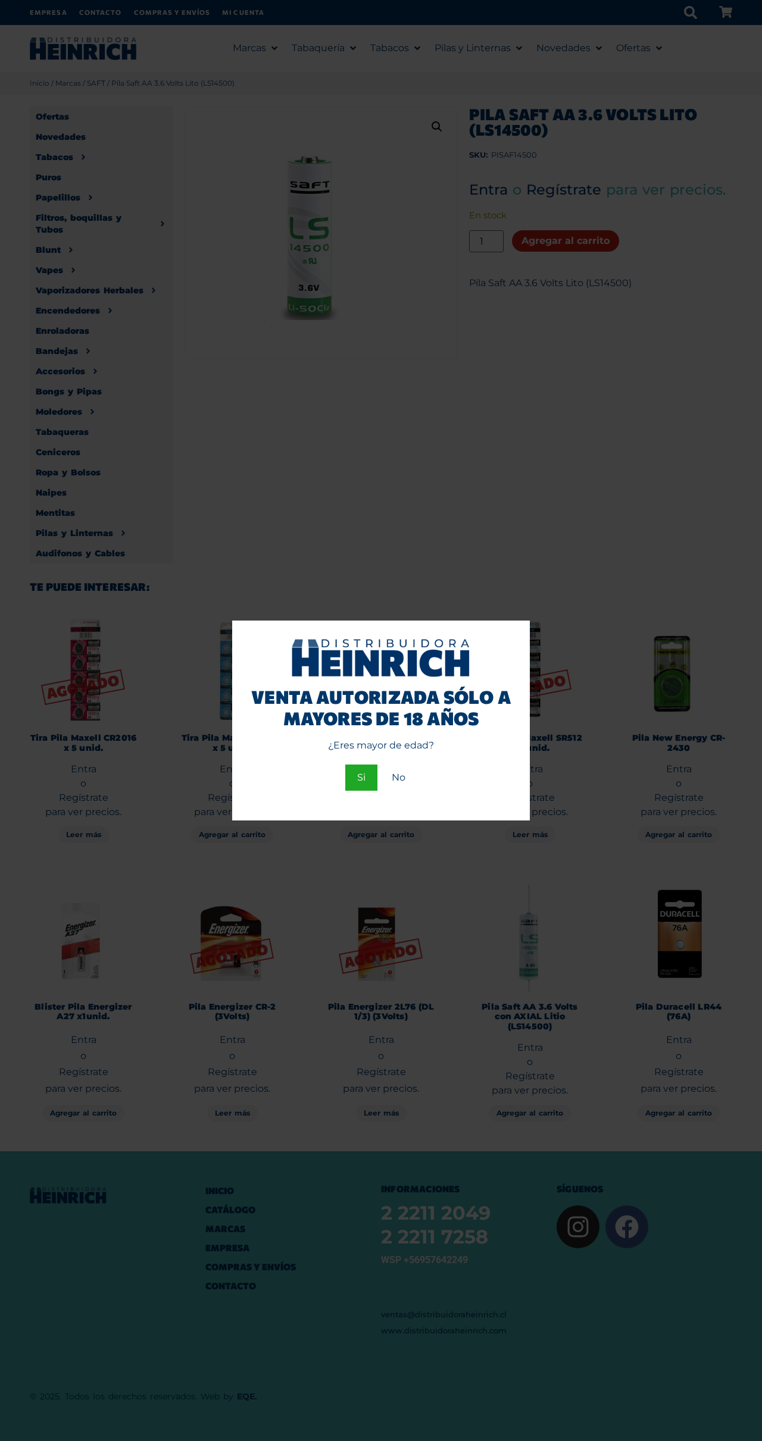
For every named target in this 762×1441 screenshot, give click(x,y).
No (398, 777)
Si (361, 777)
